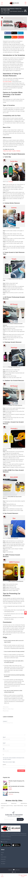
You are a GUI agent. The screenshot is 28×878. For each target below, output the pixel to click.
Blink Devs (18, 869)
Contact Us (3, 861)
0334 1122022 (4, 841)
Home (2, 11)
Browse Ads (3, 859)
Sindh (2, 807)
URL (3, 748)
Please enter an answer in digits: (9, 761)
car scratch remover (7, 81)
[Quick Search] (25, 11)
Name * (4, 737)
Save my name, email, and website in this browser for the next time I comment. (13, 758)
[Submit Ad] (25, 3)
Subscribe (20, 819)
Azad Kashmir (4, 803)
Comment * (5, 721)
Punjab (25, 805)
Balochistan (13, 803)
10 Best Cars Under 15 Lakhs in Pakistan (11, 150)
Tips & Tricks (6, 710)
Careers (2, 852)
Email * (4, 743)
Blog (2, 854)
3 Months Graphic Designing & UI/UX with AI (16, 780)
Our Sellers (3, 863)
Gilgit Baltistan (24, 803)
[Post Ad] (25, 613)
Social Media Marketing (13, 792)
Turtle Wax (10, 181)
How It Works (3, 857)
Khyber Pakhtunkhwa (18, 805)
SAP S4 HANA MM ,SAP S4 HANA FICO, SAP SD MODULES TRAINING (16, 786)
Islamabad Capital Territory (7, 805)
